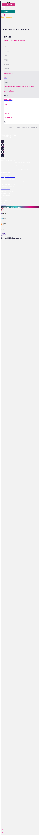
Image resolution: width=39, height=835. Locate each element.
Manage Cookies (7, 191)
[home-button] (3, 8)
